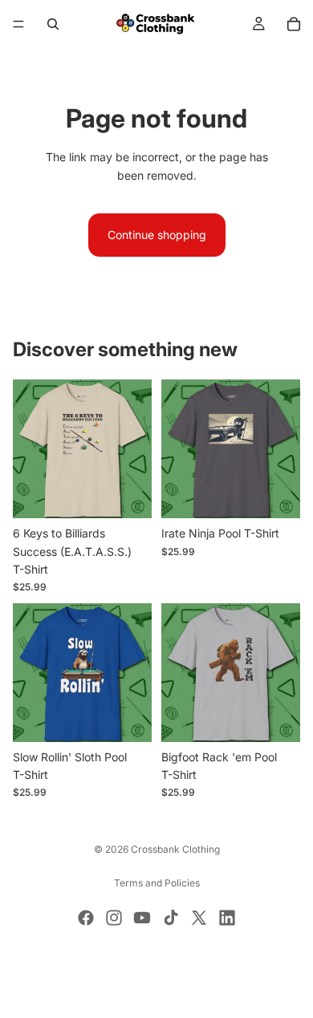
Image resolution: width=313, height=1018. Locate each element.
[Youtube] (142, 917)
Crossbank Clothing (175, 849)
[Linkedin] (227, 917)
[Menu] (18, 24)
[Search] (53, 24)
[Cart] (293, 24)
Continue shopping (157, 234)
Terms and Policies (157, 883)
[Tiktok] (171, 917)
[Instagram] (114, 917)
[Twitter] (199, 917)
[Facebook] (86, 917)
